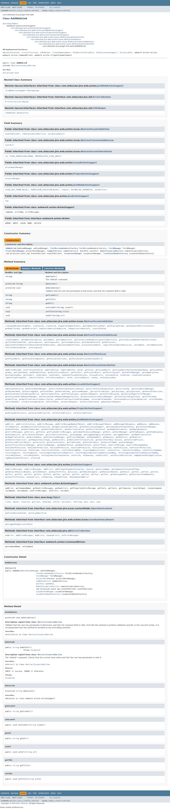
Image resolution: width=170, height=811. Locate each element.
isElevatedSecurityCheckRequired (130, 399)
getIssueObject (102, 370)
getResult (124, 472)
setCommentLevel (154, 345)
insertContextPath (50, 450)
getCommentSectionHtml (94, 326)
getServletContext (56, 442)
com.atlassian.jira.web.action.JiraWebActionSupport (39, 30)
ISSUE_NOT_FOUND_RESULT (17, 190)
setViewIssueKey (108, 378)
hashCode (46, 502)
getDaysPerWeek (12, 391)
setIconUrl (51, 307)
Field (20, 11)
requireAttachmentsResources (117, 345)
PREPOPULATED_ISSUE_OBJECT (48, 156)
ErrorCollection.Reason (17, 102)
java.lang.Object (10, 23)
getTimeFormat (74, 442)
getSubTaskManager (131, 372)
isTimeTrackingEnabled (32, 402)
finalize (25, 502)
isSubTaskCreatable (141, 375)
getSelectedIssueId (109, 394)
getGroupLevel (35, 342)
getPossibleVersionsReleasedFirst (86, 359)
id (6, 156)
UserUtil (84, 251)
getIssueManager (80, 391)
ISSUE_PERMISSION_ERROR (21, 156)
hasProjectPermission (140, 448)
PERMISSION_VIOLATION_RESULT (45, 190)
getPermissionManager (54, 437)
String (9, 276)
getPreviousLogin (69, 394)
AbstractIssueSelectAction (96, 151)
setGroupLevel (35, 347)
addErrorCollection (25, 424)
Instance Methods (31, 268)
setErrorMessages (69, 535)
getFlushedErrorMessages (59, 432)
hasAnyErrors (32, 477)
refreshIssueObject (55, 378)
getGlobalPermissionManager (87, 432)
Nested (12, 11)
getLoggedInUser (121, 435)
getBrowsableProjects (15, 413)
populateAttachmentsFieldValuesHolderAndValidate (30, 345)
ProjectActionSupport (86, 174)
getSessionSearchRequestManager (21, 397)
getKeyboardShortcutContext (140, 326)
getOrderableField (91, 342)
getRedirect (121, 437)
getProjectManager (76, 437)
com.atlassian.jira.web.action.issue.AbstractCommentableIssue (64, 42)
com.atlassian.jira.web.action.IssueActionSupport (46, 35)
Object (56, 497)
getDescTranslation (74, 429)
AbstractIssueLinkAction (23, 65)
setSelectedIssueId (89, 402)
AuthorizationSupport (106, 52)
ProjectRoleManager (15, 251)
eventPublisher (12, 134)
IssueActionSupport (85, 162)
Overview (5, 3)
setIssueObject (81, 378)
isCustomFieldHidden (101, 399)
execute (89, 469)
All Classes (55, 7)
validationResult (56, 134)
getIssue (89, 370)
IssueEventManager (73, 253)
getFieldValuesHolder (15, 342)
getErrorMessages (13, 432)
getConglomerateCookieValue (120, 427)
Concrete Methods (54, 268)
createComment (12, 340)
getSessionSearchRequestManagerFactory (58, 397)
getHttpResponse (154, 432)
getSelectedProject (133, 440)
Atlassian (24, 803)
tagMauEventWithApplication (147, 455)
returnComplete (12, 453)
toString (77, 502)
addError (9, 424)
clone (7, 502)
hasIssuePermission (59, 448)
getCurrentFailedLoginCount (100, 389)
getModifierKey (12, 328)
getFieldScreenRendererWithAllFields (137, 340)
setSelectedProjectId (121, 455)
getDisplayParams (115, 326)
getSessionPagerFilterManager (136, 394)
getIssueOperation (70, 342)
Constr (27, 11)
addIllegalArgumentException (69, 469)
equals (16, 502)
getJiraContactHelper (32, 435)
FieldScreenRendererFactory (64, 248)
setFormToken (52, 402)
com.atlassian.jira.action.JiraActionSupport (31, 28)
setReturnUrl (101, 455)
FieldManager (115, 248)
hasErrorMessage (116, 445)
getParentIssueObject (58, 372)
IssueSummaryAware (62, 52)
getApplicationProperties (64, 427)
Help (59, 3)
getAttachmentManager (36, 389)
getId (80, 370)
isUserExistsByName (151, 450)
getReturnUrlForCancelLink (80, 440)
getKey (8, 372)
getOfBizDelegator (89, 472)
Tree (35, 3)
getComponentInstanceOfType (125, 469)
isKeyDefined (60, 477)
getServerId (38, 442)
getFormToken (46, 391)
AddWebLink (11, 248)
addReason (141, 424)
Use (29, 3)
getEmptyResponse (137, 429)
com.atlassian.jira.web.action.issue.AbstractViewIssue (56, 39)
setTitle (50, 311)
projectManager (12, 178)
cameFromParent (67, 370)
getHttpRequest (136, 432)
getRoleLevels (109, 342)
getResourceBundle (109, 472)
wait (86, 502)
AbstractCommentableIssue (97, 140)
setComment (139, 345)
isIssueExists (96, 375)
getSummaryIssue (150, 372)
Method (35, 11)
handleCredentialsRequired (52, 328)
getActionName (102, 469)
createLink (38, 326)
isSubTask (124, 375)
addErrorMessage (13, 370)
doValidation (52, 288)
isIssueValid (111, 375)
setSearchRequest (68, 402)
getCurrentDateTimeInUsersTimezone (66, 389)
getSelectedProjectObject (18, 442)
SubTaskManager (24, 248)
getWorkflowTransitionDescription (36, 399)
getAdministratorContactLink (35, 427)
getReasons (108, 437)
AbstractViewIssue (95, 354)
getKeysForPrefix (57, 472)
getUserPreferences (14, 477)
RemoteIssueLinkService (112, 251)
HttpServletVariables (83, 52)
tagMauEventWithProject (17, 458)
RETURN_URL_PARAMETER (81, 190)
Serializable (126, 52)
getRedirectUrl (29, 328)
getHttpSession (12, 435)
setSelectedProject (61, 413)
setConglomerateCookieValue (55, 455)
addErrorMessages (13, 469)
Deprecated (44, 3)
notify (56, 502)
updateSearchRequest (111, 402)
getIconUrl (51, 295)
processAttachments (91, 345)
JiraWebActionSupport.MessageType (22, 90)
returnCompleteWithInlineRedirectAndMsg (95, 453)
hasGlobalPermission (15, 448)
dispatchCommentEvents (69, 326)
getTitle (50, 299)
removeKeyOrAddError (79, 477)
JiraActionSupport (78, 196)
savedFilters (100, 190)
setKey (94, 378)
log (6, 201)
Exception (35, 650)
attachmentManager (14, 167)
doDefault (50, 276)
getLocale (72, 472)
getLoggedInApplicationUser (97, 435)
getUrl (49, 303)
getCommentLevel (64, 340)
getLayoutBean (20, 372)
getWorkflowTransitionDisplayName (72, 399)
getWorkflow (11, 399)
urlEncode (35, 458)
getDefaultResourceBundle (18, 472)
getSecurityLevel (111, 372)
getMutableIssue (38, 372)
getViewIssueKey (13, 375)
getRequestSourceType (39, 440)
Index (53, 3)
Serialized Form (11, 73)
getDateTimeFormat (30, 429)
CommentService (54, 251)
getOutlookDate (33, 437)
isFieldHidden (155, 399)
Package (14, 3)
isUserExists (113, 450)
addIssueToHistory (14, 389)
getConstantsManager (146, 427)
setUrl (49, 315)
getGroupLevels (51, 342)
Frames (30, 7)
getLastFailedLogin (99, 391)
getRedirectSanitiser (15, 440)
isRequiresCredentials (79, 328)
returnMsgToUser (13, 455)
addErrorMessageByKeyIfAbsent (70, 424)
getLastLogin (117, 391)
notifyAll (66, 502)
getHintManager (119, 432)
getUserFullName (109, 442)
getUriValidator (91, 442)
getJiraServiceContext (57, 435)
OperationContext (11, 52)
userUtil (9, 145)
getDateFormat (12, 429)
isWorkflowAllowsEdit (15, 378)
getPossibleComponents (33, 359)
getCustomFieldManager (143, 389)
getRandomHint (94, 437)
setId (69, 378)
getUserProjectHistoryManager (20, 445)
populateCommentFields (68, 345)
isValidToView (99, 328)
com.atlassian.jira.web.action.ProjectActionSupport (42, 32)
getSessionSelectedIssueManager (96, 397)
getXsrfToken (99, 445)
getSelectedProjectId (39, 413)
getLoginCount (133, 391)
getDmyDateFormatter (117, 429)
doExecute (50, 284)
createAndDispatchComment (18, 326)
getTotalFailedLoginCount (127, 397)
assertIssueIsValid (32, 370)
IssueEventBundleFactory (115, 253)
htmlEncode (34, 450)
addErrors (48, 469)
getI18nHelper (40, 472)
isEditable (41, 375)
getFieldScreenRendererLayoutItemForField (95, 340)
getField (40, 432)
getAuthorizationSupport (92, 427)
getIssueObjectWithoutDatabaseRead (130, 370)
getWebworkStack (65, 445)
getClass (36, 502)
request (65, 190)
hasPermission (120, 448)
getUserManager (126, 442)
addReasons (154, 424)
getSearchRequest (89, 394)
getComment (48, 340)
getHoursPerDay (62, 391)
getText (135, 472)
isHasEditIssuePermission (74, 375)
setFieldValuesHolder (15, 347)
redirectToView (36, 378)
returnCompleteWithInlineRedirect (56, 453)
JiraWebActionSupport (110, 86)
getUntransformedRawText (141, 474)
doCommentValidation (31, 340)
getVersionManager (46, 445)
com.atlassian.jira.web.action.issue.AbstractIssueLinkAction (66, 44)
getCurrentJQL (122, 389)
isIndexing (46, 477)
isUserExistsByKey (131, 450)
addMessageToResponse (124, 424)
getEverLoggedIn (30, 391)
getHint (106, 432)
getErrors (29, 432)
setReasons (88, 455)
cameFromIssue (51, 370)
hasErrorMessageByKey (137, 445)
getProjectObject (92, 372)
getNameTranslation (141, 435)
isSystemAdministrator (94, 450)
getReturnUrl (58, 440)
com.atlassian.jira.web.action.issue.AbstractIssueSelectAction (55, 37)
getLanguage (76, 435)
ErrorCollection (30, 52)
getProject (76, 372)
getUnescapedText (118, 474)
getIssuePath (156, 370)
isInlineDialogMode (71, 450)
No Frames (40, 7)
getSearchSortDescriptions (108, 440)
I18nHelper (45, 52)
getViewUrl (28, 375)
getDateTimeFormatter (52, 429)
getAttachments (12, 359)
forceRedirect (12, 427)
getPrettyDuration (50, 394)
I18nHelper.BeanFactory (17, 113)
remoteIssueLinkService (34, 134)
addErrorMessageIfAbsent (99, 424)
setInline (76, 455)
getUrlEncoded (149, 397)
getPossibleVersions (57, 359)
